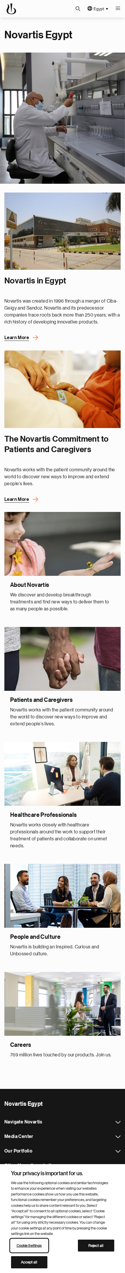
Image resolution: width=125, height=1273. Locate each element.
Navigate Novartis (118, 1122)
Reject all (95, 1245)
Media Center (118, 1136)
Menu (117, 8)
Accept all (29, 1262)
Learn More (16, 337)
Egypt (99, 9)
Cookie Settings (29, 1245)
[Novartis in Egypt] (62, 231)
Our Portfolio (118, 1151)
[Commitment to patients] (62, 389)
